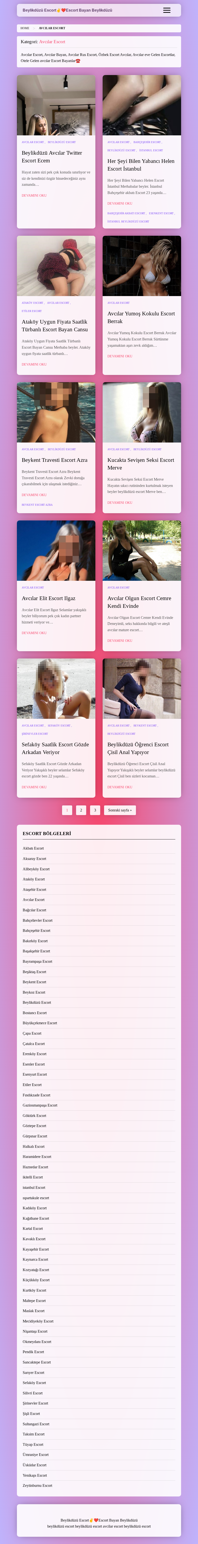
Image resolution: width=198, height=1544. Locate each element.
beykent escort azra (37, 504)
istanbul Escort (151, 150)
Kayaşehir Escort (36, 1249)
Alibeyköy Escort (36, 869)
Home (25, 28)
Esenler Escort (34, 1064)
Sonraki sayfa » (120, 810)
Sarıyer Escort (33, 1373)
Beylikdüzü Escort (62, 142)
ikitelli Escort (33, 1177)
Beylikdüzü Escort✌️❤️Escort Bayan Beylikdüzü (67, 10)
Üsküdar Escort (34, 1465)
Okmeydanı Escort (37, 1342)
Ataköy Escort (32, 302)
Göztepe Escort (34, 1126)
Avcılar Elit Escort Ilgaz (48, 598)
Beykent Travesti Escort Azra (54, 460)
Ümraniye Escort (36, 1455)
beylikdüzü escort (60, 1526)
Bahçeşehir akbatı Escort (126, 213)
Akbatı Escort (33, 848)
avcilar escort (113, 1526)
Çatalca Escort (34, 1044)
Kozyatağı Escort (36, 1270)
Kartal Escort (33, 1228)
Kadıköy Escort (35, 1208)
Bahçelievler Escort (37, 920)
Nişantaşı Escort (35, 1331)
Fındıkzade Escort (36, 1095)
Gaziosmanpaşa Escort (40, 1105)
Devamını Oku (34, 195)
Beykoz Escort (34, 992)
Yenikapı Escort (35, 1475)
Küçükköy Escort (36, 1280)
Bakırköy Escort (35, 941)
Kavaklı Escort (34, 1239)
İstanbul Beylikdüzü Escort (128, 221)
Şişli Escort (31, 1414)
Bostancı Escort (35, 1013)
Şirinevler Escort (35, 733)
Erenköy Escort (34, 1054)
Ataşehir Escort (34, 889)
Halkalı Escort (33, 1146)
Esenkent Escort (161, 213)
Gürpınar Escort (35, 1136)
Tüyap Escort (33, 1444)
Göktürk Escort (34, 1116)
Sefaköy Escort (59, 725)
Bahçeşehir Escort (147, 142)
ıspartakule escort (36, 1198)
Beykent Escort (145, 725)
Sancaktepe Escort (37, 1362)
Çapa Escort (32, 1033)
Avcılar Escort (33, 142)
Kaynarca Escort (35, 1259)
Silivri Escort (32, 1393)
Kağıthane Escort (36, 1218)
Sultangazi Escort (36, 1424)
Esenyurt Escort (35, 1074)
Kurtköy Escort (34, 1290)
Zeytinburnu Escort (37, 1485)
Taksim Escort (33, 1434)
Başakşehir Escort (36, 951)
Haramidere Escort (37, 1157)
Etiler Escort (32, 311)
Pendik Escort (33, 1352)
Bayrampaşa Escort (37, 961)
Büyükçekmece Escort (40, 1023)
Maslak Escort (33, 1311)
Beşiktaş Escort (34, 972)
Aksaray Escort (34, 859)
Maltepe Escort (34, 1301)
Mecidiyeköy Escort (38, 1321)
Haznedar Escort (35, 1167)
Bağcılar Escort (34, 910)
